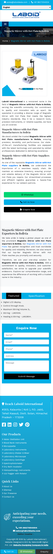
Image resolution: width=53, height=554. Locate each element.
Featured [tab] (13, 295)
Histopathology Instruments (16, 470)
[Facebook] (4, 425)
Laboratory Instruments (14, 449)
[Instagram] (15, 425)
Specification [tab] (37, 295)
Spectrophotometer (13, 463)
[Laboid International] (26, 14)
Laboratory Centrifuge (14, 460)
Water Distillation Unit (13, 439)
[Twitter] (10, 425)
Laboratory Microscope (14, 456)
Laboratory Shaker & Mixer (16, 453)
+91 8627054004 (41, 2)
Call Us (10, 551)
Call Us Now (28, 202)
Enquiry (44, 551)
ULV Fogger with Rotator (15, 473)
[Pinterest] (27, 425)
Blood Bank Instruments (15, 443)
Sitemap (7, 490)
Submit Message (26, 376)
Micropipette (9, 446)
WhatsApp (28, 195)
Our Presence (10, 493)
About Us (7, 486)
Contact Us (8, 497)
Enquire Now (28, 209)
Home (5, 41)
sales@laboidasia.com (16, 2)
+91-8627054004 (27, 527)
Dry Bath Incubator (12, 467)
